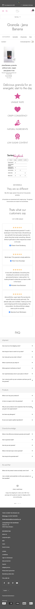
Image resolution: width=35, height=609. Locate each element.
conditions (5, 554)
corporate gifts (6, 537)
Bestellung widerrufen (8, 574)
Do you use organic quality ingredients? (12, 420)
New (30, 37)
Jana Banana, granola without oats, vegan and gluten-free (9, 67)
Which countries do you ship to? (10, 362)
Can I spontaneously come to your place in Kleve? (15, 373)
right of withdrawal (7, 557)
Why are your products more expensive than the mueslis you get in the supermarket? (17, 408)
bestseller (15, 37)
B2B (3, 540)
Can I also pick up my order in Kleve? (12, 357)
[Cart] (32, 11)
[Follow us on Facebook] (4, 583)
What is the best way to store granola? (12, 451)
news (3, 544)
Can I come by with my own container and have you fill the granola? (16, 380)
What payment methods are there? (11, 368)
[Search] (6, 11)
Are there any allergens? (8, 414)
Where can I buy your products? (10, 395)
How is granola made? (8, 439)
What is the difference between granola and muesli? (16, 434)
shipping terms (6, 567)
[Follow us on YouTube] (17, 583)
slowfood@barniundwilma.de (13, 519)
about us (4, 534)
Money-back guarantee (8, 570)
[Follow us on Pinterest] (13, 583)
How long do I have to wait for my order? (13, 351)
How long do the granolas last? (10, 456)
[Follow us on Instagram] (8, 583)
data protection (6, 561)
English (5, 590)
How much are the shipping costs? (11, 346)
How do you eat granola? (8, 445)
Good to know (6, 547)
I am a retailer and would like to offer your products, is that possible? (16, 477)
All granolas (24, 37)
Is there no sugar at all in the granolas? (12, 401)
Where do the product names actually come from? (15, 470)
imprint (4, 564)
